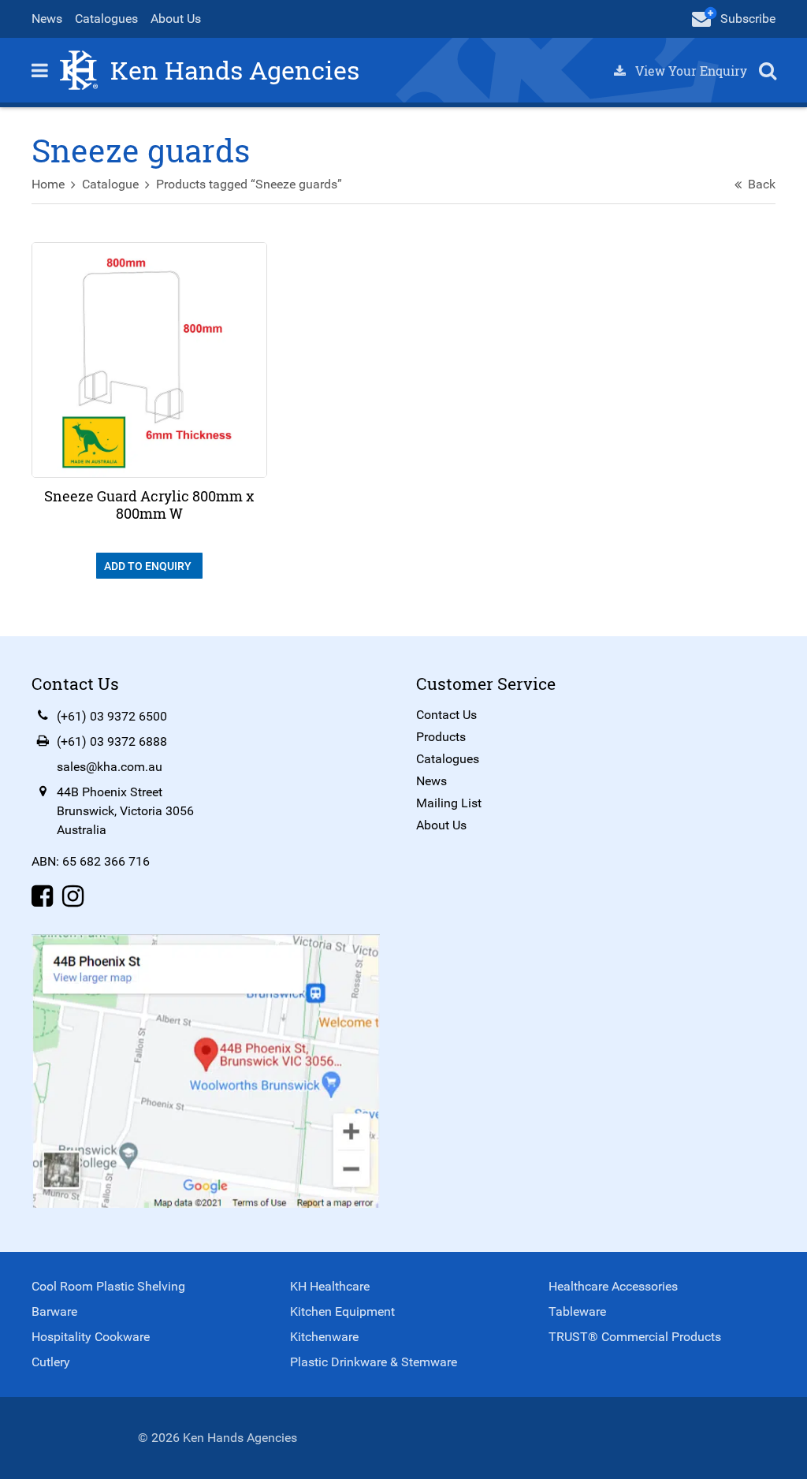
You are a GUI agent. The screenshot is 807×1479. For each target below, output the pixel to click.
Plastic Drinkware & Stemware (373, 1361)
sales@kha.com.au (109, 766)
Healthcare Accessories (613, 1286)
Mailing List (449, 802)
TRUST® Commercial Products (635, 1336)
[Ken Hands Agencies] (79, 68)
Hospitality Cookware (91, 1336)
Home (48, 184)
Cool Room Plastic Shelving (108, 1286)
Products (441, 736)
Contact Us (446, 714)
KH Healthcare (330, 1286)
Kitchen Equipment (342, 1311)
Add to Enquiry (149, 566)
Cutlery (51, 1361)
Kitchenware (324, 1336)
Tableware (577, 1311)
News (47, 18)
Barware (54, 1311)
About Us (176, 18)
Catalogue (110, 184)
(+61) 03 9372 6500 (112, 716)
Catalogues (106, 18)
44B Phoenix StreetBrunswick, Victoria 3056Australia (125, 810)
